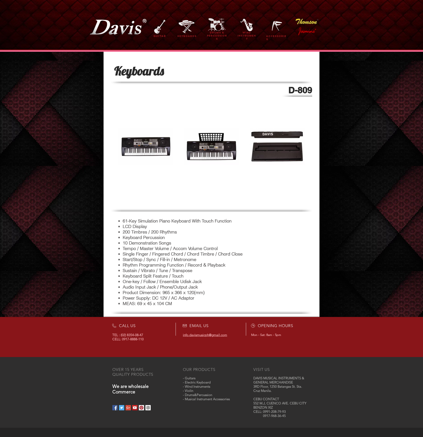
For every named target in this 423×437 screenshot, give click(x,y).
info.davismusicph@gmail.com (205, 335)
